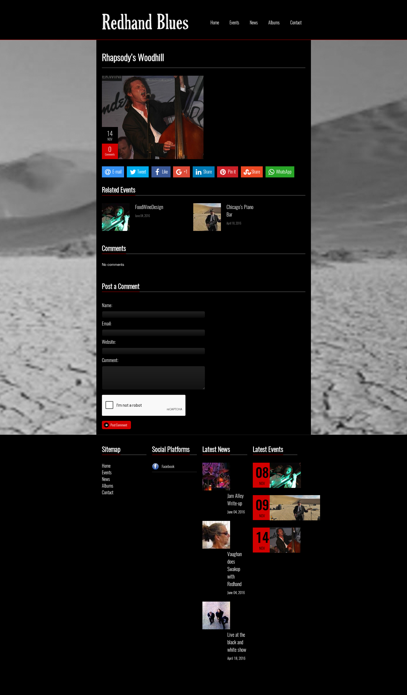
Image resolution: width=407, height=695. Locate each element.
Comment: (110, 360)
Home (214, 23)
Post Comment (118, 425)
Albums (274, 23)
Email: (106, 323)
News (254, 23)
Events (234, 23)
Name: (107, 305)
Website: (109, 341)
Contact (296, 23)
